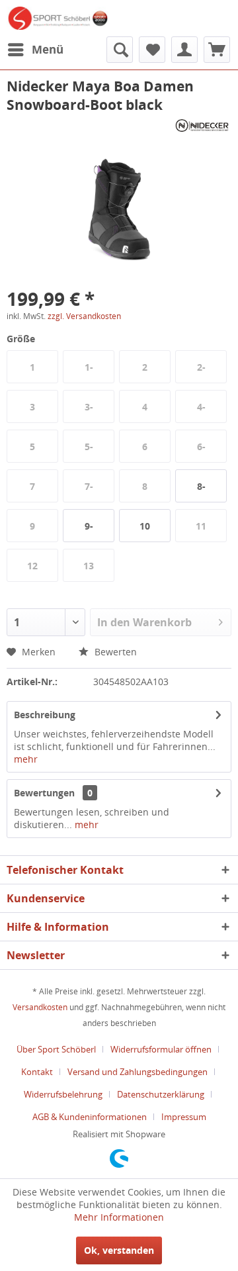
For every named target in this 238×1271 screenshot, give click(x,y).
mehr (26, 759)
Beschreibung (44, 714)
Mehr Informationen (119, 1217)
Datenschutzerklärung (160, 1094)
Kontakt (37, 1072)
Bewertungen (44, 792)
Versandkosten (40, 1007)
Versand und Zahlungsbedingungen (137, 1072)
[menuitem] (35, 49)
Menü (47, 49)
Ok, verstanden (119, 1250)
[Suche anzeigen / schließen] (119, 49)
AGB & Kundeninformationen (89, 1117)
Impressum (183, 1117)
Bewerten (114, 651)
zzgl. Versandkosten (84, 316)
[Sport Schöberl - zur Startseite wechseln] (57, 18)
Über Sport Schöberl (56, 1049)
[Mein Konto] (184, 49)
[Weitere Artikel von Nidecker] (202, 125)
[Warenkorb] (217, 49)
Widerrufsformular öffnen (161, 1049)
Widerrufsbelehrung (63, 1094)
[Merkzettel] (152, 49)
